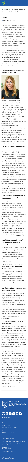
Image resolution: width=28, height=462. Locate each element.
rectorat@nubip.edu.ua (8, 432)
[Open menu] (25, 3)
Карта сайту (6, 417)
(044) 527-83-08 (6, 449)
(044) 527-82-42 (6, 430)
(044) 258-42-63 (6, 447)
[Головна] (3, 3)
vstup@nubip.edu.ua (7, 451)
